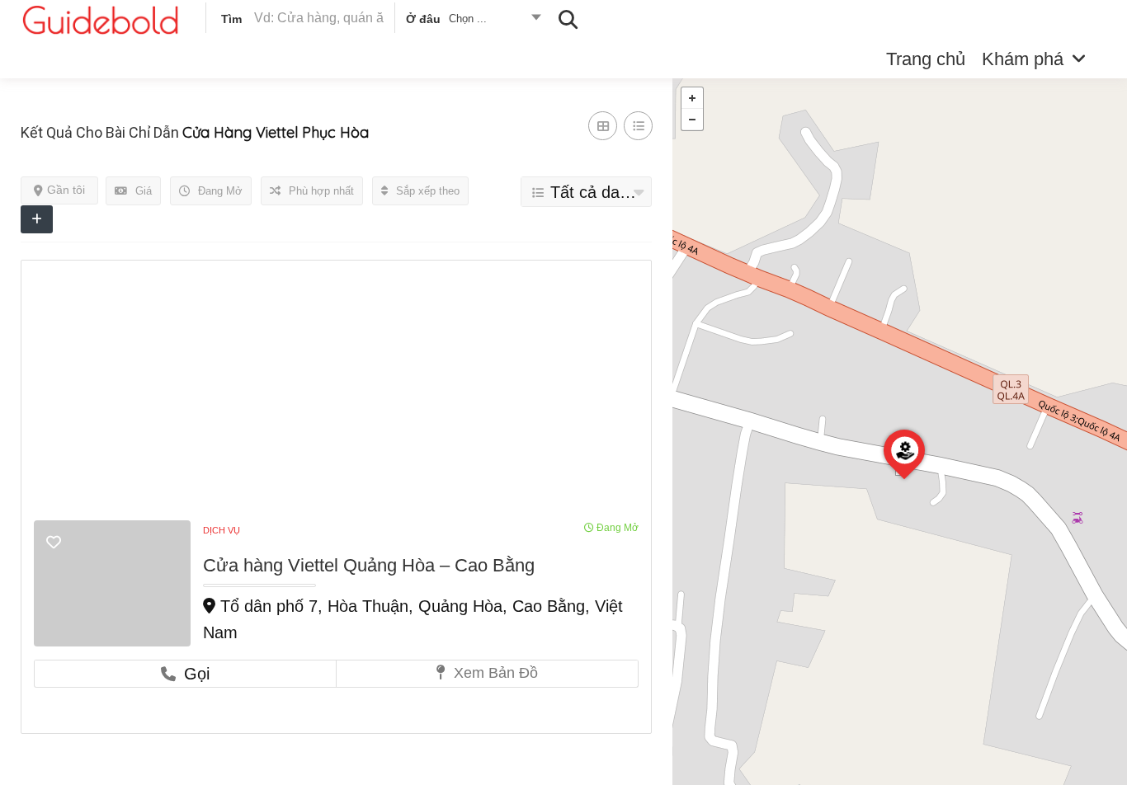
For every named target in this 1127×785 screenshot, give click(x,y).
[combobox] (472, 21)
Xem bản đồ (494, 673)
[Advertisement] (336, 396)
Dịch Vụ (221, 530)
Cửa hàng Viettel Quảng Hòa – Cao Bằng (369, 565)
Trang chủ (925, 59)
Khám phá (1022, 59)
